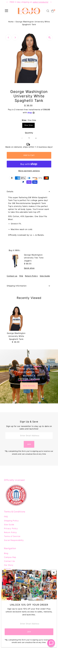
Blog (6, 553)
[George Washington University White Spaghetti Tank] (16, 318)
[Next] (15, 37)
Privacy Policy (11, 528)
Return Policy (31, 276)
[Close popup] (53, 572)
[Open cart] (52, 11)
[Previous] (8, 37)
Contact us (12, 276)
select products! (16, 2)
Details (10, 191)
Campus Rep (10, 557)
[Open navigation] (6, 11)
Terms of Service (12, 536)
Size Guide (45, 276)
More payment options (29, 171)
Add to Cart (28, 155)
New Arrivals (29, 386)
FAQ (21, 276)
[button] (51, 643)
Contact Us (9, 561)
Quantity (29, 133)
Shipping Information (17, 286)
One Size (28, 125)
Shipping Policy (11, 521)
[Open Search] (48, 11)
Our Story (8, 565)
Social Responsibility (14, 540)
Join (29, 444)
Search (7, 569)
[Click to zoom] (50, 38)
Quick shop (29, 268)
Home (11, 22)
